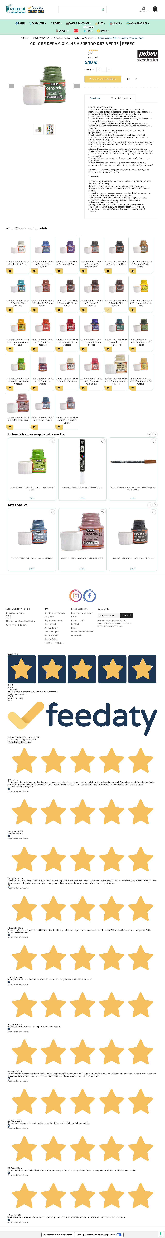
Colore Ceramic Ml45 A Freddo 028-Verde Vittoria (18, 381)
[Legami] (76, 30)
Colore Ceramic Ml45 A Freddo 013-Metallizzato (92, 264)
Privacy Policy (52, 635)
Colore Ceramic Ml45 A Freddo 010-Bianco (18, 262)
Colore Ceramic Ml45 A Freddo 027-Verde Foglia (141, 342)
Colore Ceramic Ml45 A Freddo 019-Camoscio (92, 303)
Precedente (14, 742)
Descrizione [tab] (95, 98)
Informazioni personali (82, 613)
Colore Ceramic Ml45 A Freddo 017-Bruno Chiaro (43, 303)
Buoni (74, 628)
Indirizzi (75, 624)
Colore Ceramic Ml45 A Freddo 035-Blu (43, 418)
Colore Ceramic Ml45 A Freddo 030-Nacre (67, 379)
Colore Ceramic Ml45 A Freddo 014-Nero (116, 262)
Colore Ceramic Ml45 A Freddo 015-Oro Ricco (141, 264)
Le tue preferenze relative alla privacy (95, 1234)
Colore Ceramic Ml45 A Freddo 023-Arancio (43, 342)
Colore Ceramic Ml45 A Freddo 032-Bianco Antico (116, 381)
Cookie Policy (51, 639)
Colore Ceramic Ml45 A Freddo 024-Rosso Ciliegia (67, 342)
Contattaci (50, 624)
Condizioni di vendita (55, 613)
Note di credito (78, 620)
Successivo (26, 742)
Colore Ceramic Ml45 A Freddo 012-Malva (67, 262)
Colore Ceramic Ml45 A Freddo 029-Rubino (43, 381)
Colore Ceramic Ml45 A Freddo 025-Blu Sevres (92, 342)
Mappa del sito (52, 628)
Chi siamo (49, 617)
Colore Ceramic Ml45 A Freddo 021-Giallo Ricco (141, 303)
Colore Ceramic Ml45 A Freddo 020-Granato (116, 303)
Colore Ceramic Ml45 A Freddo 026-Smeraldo (116, 342)
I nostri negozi (52, 632)
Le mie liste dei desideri (82, 632)
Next (77, 86)
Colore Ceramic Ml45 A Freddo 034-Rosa (18, 418)
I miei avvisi (76, 635)
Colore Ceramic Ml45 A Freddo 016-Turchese (18, 303)
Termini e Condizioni (54, 643)
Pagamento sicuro (54, 620)
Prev (11, 86)
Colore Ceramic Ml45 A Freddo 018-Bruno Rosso (67, 303)
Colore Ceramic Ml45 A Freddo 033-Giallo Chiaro (141, 381)
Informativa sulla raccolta (58, 1234)
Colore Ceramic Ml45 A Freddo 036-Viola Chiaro (67, 420)
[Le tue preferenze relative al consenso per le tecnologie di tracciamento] (160, 1233)
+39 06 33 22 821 (17, 625)
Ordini (74, 617)
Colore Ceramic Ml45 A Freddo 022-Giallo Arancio (18, 342)
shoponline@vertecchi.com (22, 621)
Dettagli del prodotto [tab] (121, 98)
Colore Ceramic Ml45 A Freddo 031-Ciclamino (92, 381)
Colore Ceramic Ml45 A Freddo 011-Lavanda (43, 264)
